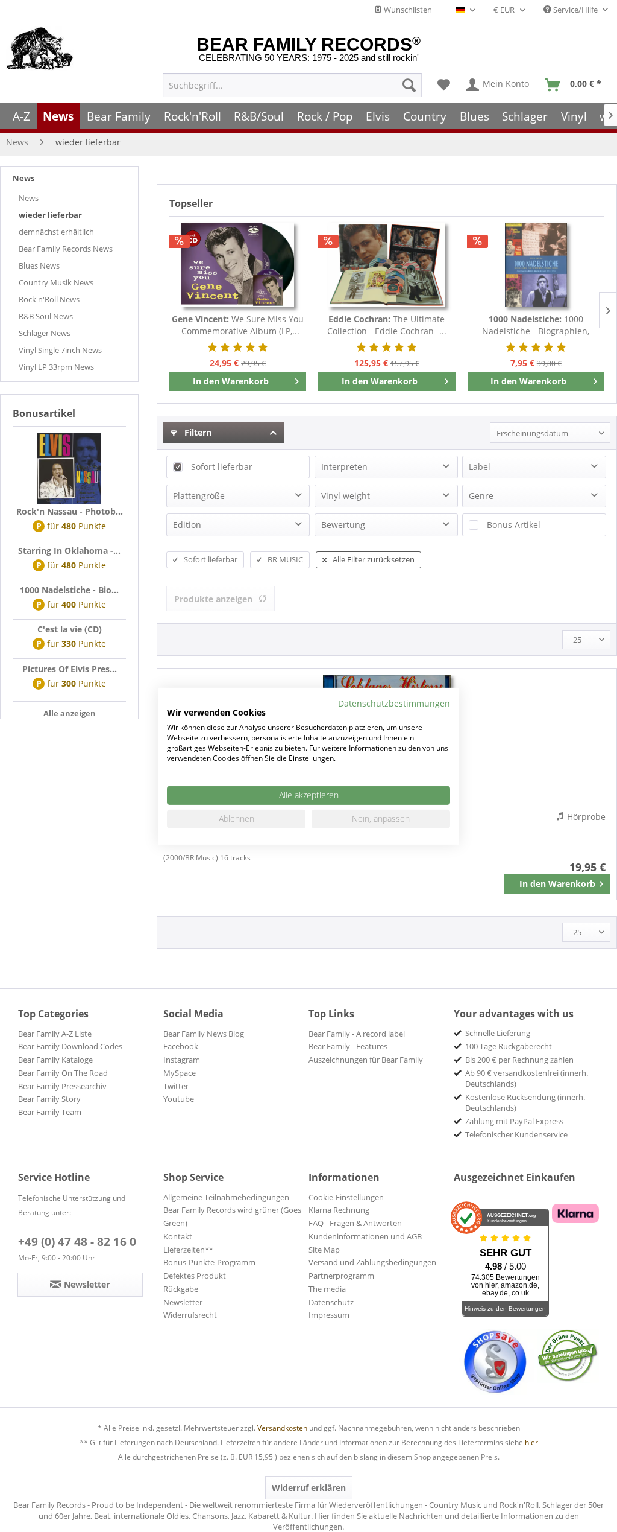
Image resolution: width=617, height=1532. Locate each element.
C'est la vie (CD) (69, 629)
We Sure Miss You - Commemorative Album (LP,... (238, 325)
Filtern (196, 432)
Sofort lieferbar (221, 466)
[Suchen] (409, 85)
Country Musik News (56, 282)
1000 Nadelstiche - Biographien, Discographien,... (535, 325)
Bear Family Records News (66, 248)
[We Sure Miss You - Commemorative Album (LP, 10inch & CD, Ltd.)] (237, 265)
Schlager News (44, 333)
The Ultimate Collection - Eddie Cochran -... (386, 325)
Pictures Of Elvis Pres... (69, 669)
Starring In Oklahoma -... (69, 550)
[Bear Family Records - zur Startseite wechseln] (40, 49)
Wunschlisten (407, 9)
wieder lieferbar (50, 214)
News (23, 178)
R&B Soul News (46, 316)
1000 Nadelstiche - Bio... (69, 590)
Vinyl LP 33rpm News (56, 366)
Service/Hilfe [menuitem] (575, 9)
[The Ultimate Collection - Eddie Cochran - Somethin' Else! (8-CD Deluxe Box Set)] (386, 265)
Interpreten (344, 466)
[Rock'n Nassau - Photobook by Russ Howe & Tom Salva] (69, 469)
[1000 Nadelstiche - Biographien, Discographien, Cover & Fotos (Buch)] (536, 265)
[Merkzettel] (443, 85)
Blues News (39, 265)
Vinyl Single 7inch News (60, 350)
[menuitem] (292, 85)
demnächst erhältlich (56, 231)
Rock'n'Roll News (49, 299)
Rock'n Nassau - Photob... (69, 511)
